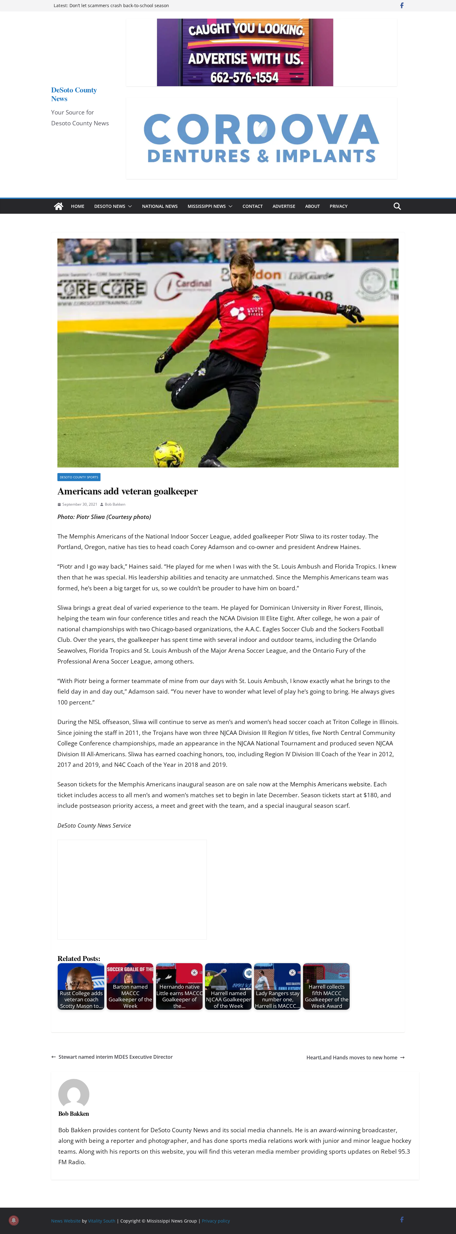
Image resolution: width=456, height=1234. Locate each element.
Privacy (338, 206)
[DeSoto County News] (58, 206)
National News (160, 206)
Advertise (284, 206)
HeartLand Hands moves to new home (351, 1057)
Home (77, 206)
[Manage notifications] (14, 1220)
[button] (128, 206)
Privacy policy (216, 1221)
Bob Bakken (115, 504)
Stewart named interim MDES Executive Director (116, 1056)
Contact (253, 206)
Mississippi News (207, 206)
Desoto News (109, 206)
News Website (66, 1221)
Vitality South (101, 1221)
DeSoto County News (74, 94)
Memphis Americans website (330, 784)
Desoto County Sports (79, 477)
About (312, 206)
